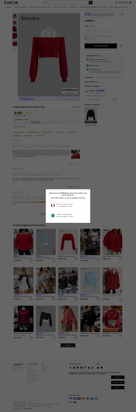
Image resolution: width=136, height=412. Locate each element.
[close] (88, 190)
